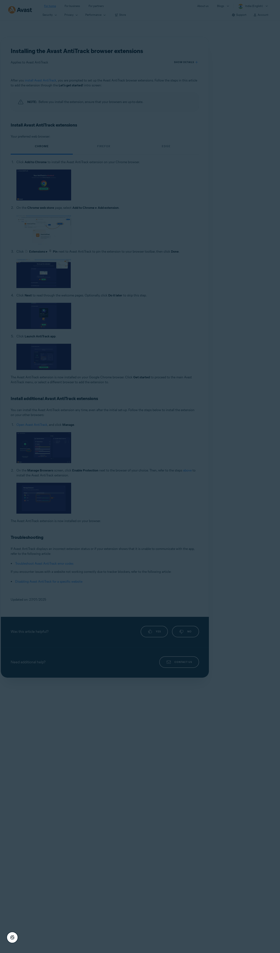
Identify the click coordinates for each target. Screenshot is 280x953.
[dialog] (140, 476)
